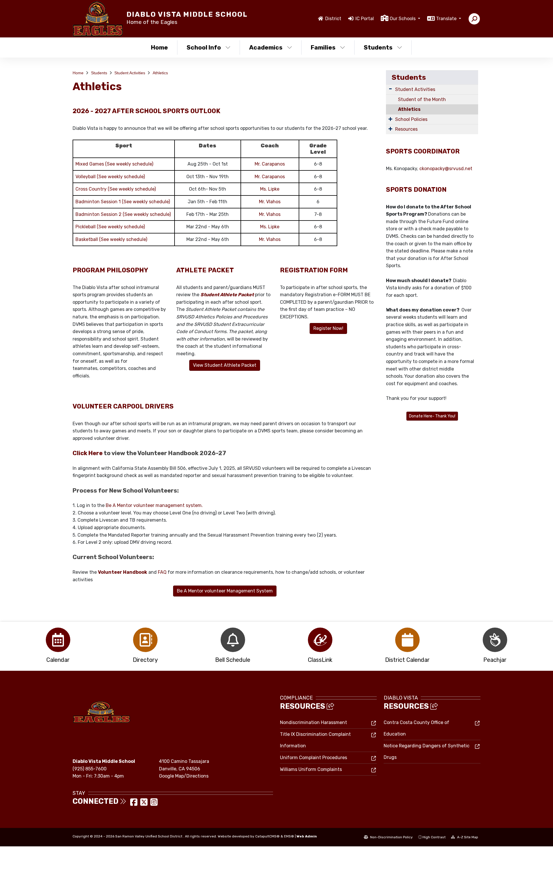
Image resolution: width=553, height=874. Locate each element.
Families (323, 47)
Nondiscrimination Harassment (313, 722)
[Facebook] (134, 803)
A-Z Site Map (467, 837)
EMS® (289, 836)
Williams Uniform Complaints (311, 769)
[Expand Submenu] (390, 88)
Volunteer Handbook (122, 572)
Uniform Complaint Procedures (313, 757)
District (333, 18)
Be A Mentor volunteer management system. (154, 505)
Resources (406, 129)
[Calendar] (58, 640)
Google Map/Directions (184, 776)
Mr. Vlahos (270, 201)
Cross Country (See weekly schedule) (115, 189)
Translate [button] (447, 18)
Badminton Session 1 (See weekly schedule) (122, 201)
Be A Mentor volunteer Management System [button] (225, 591)
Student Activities (129, 73)
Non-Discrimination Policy (391, 837)
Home (159, 47)
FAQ (162, 572)
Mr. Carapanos (270, 164)
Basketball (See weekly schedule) (111, 239)
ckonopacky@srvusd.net (445, 168)
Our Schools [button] (403, 18)
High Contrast (434, 837)
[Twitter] (144, 803)
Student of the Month (422, 99)
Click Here (88, 453)
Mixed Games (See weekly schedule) (114, 164)
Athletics (160, 73)
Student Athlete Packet (227, 294)
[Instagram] (154, 803)
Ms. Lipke (269, 189)
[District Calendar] (407, 640)
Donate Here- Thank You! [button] (432, 416)
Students (378, 47)
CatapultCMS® (267, 836)
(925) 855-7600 (90, 769)
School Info (204, 47)
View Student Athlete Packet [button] (224, 365)
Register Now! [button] (328, 328)
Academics (266, 47)
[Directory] (145, 640)
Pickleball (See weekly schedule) (110, 226)
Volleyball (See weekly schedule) (110, 176)
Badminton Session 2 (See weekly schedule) (123, 214)
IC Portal (364, 18)
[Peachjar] (494, 640)
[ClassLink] (320, 640)
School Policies (411, 119)
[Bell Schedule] (232, 640)
